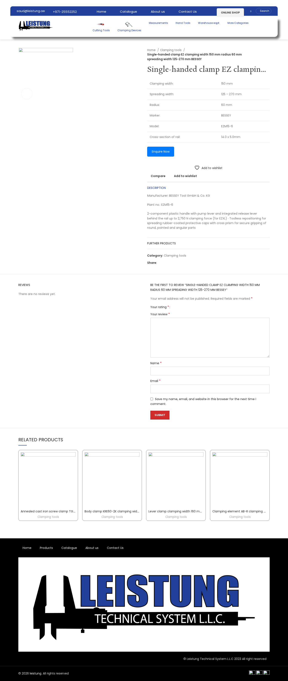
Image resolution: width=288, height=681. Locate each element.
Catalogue (69, 548)
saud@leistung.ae (31, 11)
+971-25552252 (64, 11)
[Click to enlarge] (27, 93)
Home (151, 50)
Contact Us (115, 548)
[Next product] (267, 55)
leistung (35, 673)
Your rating (159, 307)
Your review (160, 314)
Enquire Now (161, 151)
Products (46, 548)
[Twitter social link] (165, 262)
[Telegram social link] (180, 262)
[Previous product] (259, 55)
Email (155, 381)
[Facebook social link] (160, 262)
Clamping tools (171, 50)
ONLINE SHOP (230, 13)
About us (91, 548)
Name (156, 363)
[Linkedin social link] (175, 262)
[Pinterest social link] (170, 262)
